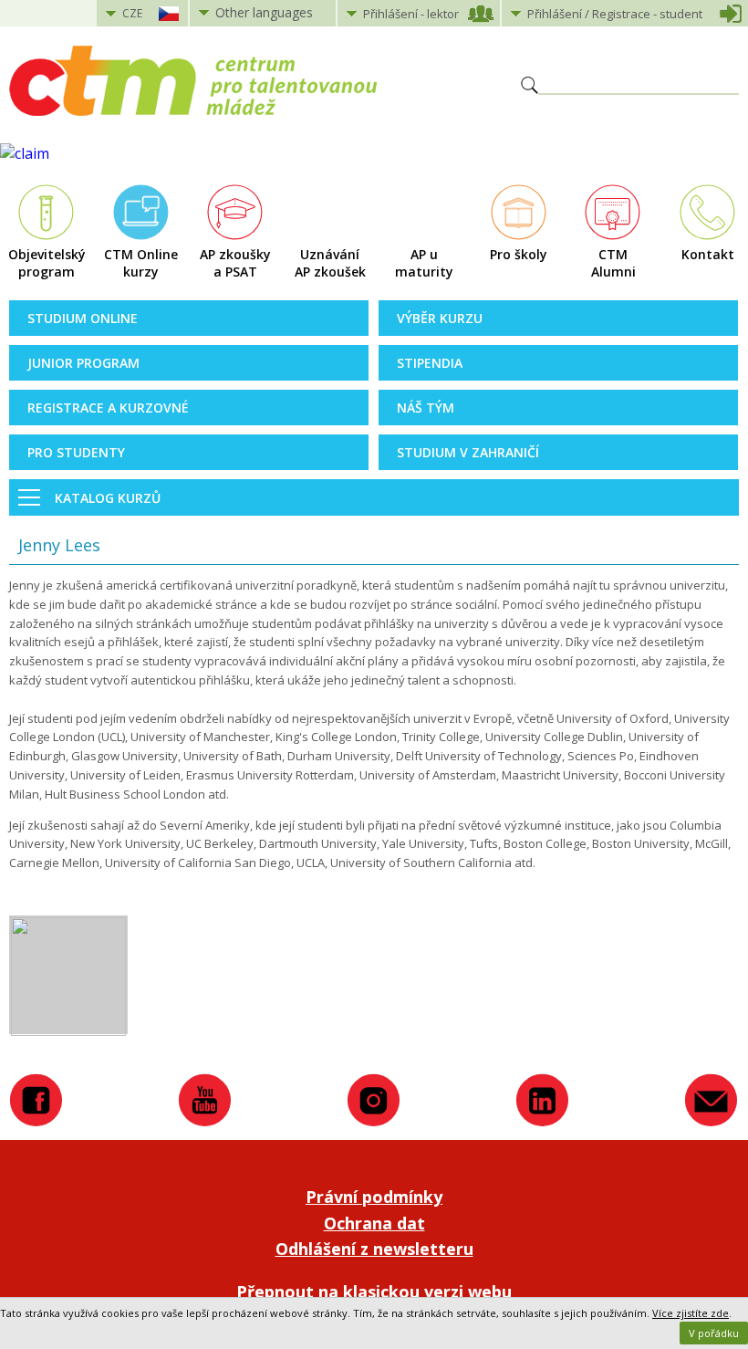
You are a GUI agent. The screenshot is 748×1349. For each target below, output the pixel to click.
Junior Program (83, 362)
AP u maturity (424, 263)
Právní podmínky (374, 1197)
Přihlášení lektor (411, 13)
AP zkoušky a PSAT (235, 263)
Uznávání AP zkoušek (330, 263)
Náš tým (425, 407)
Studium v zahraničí (468, 452)
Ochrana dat (374, 1223)
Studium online (82, 318)
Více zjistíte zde (690, 1313)
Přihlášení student (614, 13)
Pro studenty (76, 452)
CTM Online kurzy (141, 263)
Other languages (264, 12)
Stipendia (429, 362)
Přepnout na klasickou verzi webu (374, 1291)
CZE (132, 13)
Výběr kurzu (440, 318)
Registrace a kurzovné (108, 407)
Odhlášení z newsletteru (374, 1249)
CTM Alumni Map (613, 264)
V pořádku (714, 1333)
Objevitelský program (47, 263)
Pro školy (518, 254)
